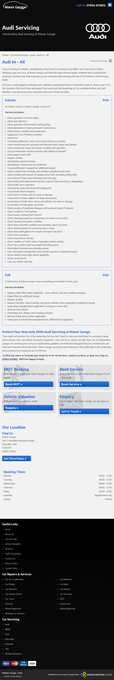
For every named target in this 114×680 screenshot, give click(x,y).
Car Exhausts (11, 589)
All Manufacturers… (14, 654)
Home (8, 529)
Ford (7, 634)
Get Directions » (15, 458)
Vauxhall (9, 644)
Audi (7, 624)
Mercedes (9, 639)
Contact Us (10, 559)
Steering (9, 604)
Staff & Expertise (13, 554)
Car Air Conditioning (14, 579)
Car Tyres (9, 599)
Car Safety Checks (13, 594)
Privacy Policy (11, 563)
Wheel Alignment (13, 609)
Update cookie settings (12, 676)
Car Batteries (66, 579)
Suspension (65, 604)
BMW (7, 629)
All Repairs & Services (15, 613)
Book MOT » (13, 384)
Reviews (9, 549)
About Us (9, 534)
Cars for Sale (11, 539)
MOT (62, 599)
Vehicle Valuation (13, 544)
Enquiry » (11, 407)
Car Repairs (65, 589)
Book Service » (71, 384)
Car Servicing (66, 594)
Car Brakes (10, 584)
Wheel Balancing (67, 609)
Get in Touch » (71, 411)
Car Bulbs (64, 584)
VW (7, 649)
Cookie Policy (11, 568)
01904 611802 (91, 5)
